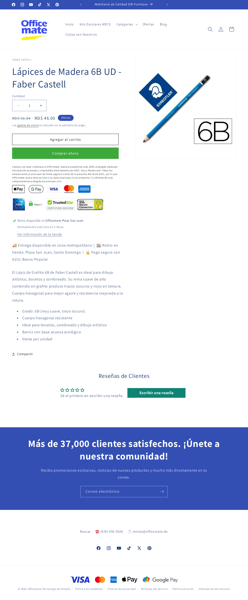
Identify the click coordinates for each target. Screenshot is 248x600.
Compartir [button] (25, 354)
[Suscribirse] (162, 491)
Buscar (85, 531)
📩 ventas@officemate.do (148, 531)
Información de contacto (214, 589)
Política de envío (183, 589)
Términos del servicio (154, 589)
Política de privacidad (122, 589)
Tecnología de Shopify (56, 589)
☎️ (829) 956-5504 (109, 531)
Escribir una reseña (157, 392)
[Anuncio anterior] (81, 4)
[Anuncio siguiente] (167, 4)
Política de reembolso (89, 589)
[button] (127, 24)
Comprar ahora (65, 153)
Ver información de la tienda (39, 234)
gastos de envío (28, 125)
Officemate (35, 589)
